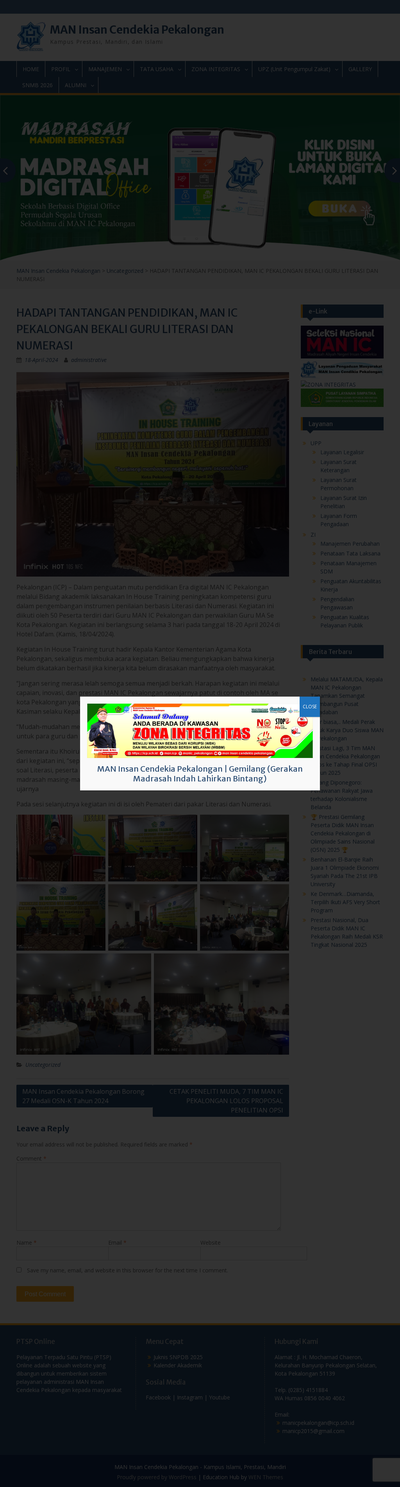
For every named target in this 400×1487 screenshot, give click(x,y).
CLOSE (310, 706)
